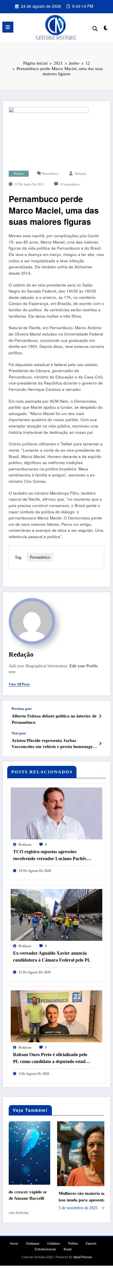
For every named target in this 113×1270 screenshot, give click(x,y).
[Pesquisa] (95, 28)
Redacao (25, 845)
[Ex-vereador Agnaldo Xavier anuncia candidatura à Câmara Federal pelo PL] (56, 914)
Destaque (32, 1243)
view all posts (19, 684)
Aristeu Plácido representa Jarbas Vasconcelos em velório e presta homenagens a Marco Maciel (54, 744)
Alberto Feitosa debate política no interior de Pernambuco (54, 719)
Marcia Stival (68, 1207)
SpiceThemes (82, 1256)
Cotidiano (53, 1243)
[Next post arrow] (100, 743)
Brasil (21, 1127)
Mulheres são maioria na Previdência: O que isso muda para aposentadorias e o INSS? (57, 1196)
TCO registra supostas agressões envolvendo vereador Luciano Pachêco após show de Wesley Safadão (51, 855)
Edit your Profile (84, 666)
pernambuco (50, 173)
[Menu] (7, 27)
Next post (19, 733)
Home (14, 1243)
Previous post (22, 709)
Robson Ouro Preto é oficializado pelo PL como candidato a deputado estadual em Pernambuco (52, 1058)
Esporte (91, 1243)
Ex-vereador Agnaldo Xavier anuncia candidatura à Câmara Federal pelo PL (52, 956)
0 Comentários (69, 184)
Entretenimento (45, 1248)
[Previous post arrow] (100, 716)
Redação (80, 173)
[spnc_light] (106, 29)
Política (19, 173)
